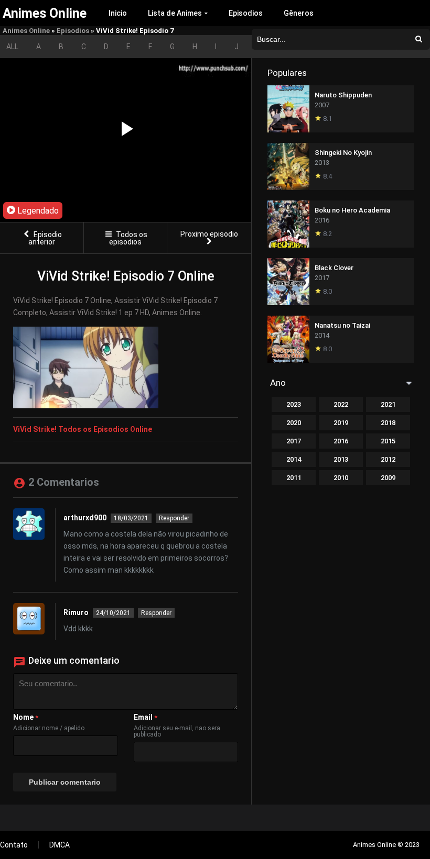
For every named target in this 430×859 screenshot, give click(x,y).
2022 (341, 404)
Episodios (246, 13)
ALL (12, 46)
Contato (14, 845)
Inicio (118, 13)
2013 (341, 459)
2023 (293, 404)
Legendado (37, 211)
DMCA (59, 845)
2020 (293, 423)
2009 (388, 478)
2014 (293, 459)
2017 (293, 441)
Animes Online (26, 31)
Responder (174, 518)
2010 (341, 478)
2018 (388, 423)
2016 (341, 441)
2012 (388, 459)
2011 (293, 478)
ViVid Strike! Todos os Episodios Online (82, 429)
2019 (341, 423)
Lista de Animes (175, 13)
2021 (388, 404)
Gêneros (299, 13)
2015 (388, 441)
